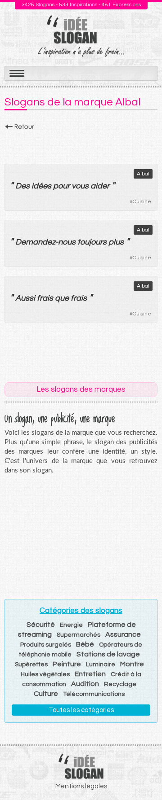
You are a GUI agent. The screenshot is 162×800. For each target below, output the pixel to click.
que (62, 298)
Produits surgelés (45, 645)
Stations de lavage (108, 654)
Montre (132, 664)
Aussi (25, 298)
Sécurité (41, 624)
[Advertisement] (81, 144)
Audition (85, 683)
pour (61, 186)
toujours (92, 242)
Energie (71, 625)
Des (22, 186)
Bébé (85, 644)
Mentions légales (81, 786)
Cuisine (142, 202)
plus (116, 242)
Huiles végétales (45, 674)
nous (67, 242)
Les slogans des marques (81, 389)
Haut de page (144, 773)
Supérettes (31, 664)
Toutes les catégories (81, 710)
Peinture (67, 664)
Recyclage (120, 684)
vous (80, 186)
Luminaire (100, 664)
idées (41, 186)
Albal (143, 174)
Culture (46, 693)
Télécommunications (94, 694)
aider (99, 186)
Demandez (35, 242)
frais (45, 298)
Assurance (123, 634)
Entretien (90, 674)
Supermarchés (78, 635)
